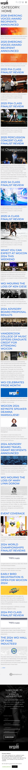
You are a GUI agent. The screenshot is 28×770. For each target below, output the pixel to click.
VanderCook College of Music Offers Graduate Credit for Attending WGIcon (14, 341)
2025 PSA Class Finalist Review (12, 105)
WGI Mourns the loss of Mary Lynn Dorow (13, 480)
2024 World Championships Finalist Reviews (13, 547)
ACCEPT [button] (15, 766)
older (3, 667)
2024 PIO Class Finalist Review (12, 614)
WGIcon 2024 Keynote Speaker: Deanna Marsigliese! (14, 410)
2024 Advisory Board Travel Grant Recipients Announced (13, 448)
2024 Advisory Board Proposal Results (13, 312)
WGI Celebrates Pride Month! (12, 384)
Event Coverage (13, 513)
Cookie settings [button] (6, 766)
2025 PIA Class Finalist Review (12, 71)
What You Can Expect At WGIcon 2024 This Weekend (14, 255)
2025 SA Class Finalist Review (12, 183)
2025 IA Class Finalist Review (12, 218)
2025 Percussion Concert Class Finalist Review (13, 140)
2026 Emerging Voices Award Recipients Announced (11, 20)
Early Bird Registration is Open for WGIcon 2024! (14, 578)
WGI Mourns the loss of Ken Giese (14, 285)
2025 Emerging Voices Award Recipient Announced (11, 46)
